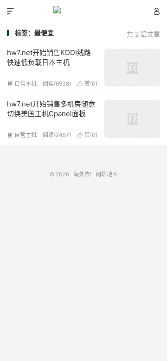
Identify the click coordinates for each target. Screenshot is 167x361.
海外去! (83, 11)
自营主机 (22, 83)
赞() (87, 83)
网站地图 (107, 174)
